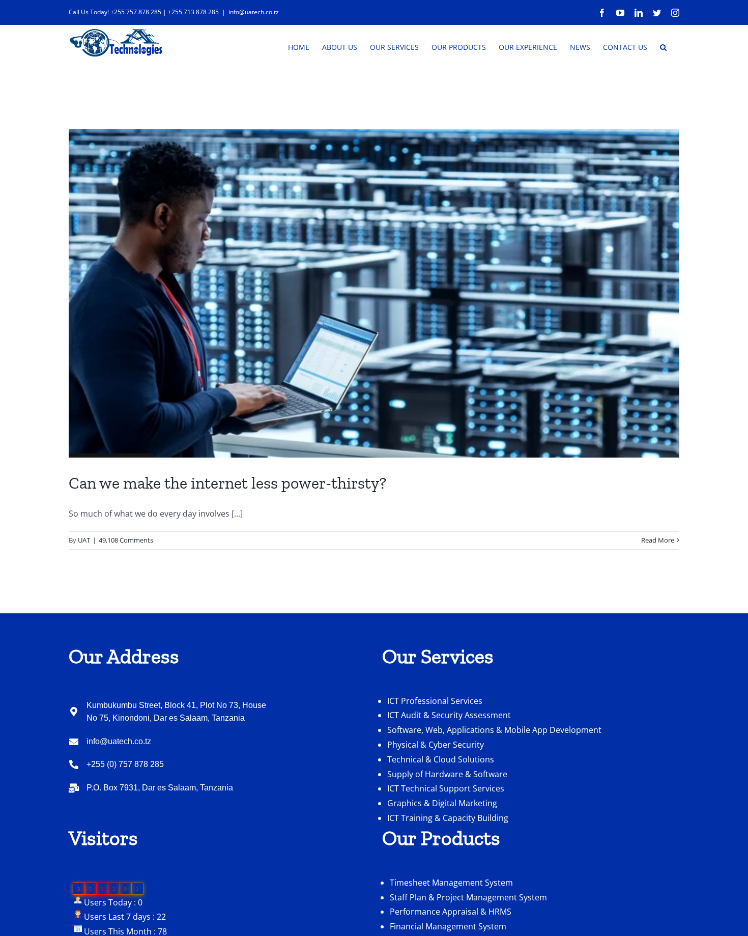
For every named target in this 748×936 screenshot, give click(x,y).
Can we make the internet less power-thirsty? (227, 483)
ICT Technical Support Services (445, 788)
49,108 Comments (126, 540)
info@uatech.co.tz (253, 12)
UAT (84, 540)
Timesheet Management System (451, 882)
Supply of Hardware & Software (447, 774)
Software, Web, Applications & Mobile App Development (494, 729)
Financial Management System (448, 926)
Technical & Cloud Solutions (440, 759)
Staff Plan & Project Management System (468, 897)
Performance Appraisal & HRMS (450, 911)
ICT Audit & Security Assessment (449, 715)
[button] (663, 46)
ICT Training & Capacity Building (447, 818)
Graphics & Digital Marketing (442, 803)
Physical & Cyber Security (435, 744)
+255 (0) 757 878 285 (125, 764)
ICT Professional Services (434, 700)
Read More (657, 540)
